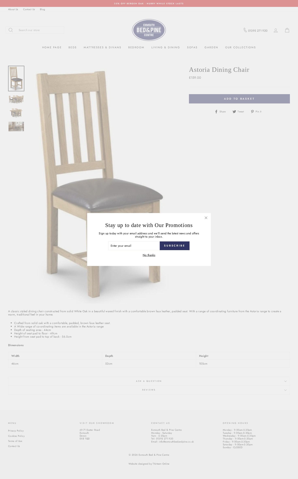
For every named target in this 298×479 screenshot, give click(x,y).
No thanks (149, 255)
